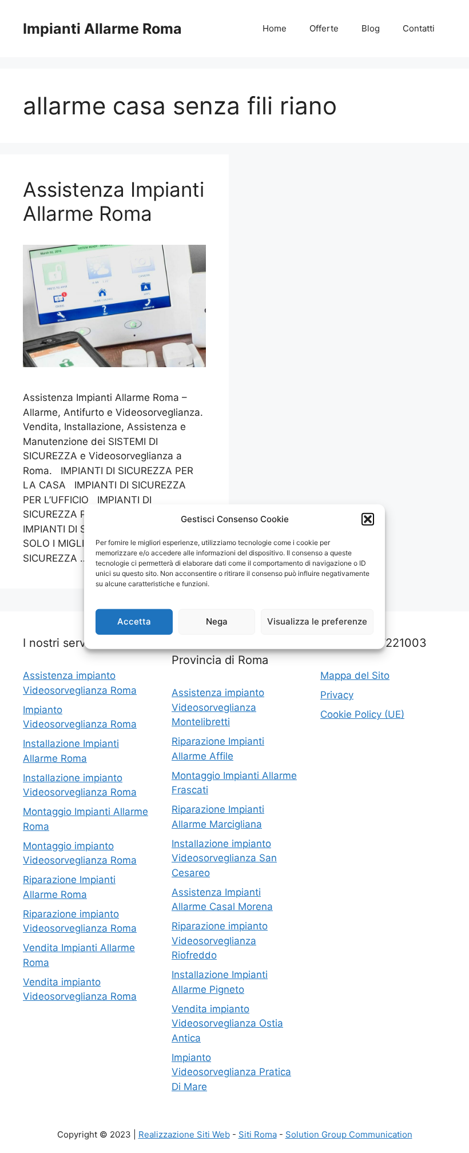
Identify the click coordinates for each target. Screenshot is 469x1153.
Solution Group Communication (348, 1134)
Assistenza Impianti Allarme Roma (113, 201)
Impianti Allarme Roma (102, 28)
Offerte (324, 28)
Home (275, 28)
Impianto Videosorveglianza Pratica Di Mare (231, 1072)
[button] (367, 519)
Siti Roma (258, 1134)
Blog (370, 28)
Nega (217, 621)
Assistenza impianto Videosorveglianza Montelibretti (218, 707)
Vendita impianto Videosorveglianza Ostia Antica (227, 1023)
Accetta (134, 621)
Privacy (336, 695)
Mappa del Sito (354, 675)
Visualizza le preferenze (317, 621)
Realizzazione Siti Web (184, 1134)
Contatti (419, 28)
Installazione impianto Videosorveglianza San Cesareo (224, 858)
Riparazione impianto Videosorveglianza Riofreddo (220, 940)
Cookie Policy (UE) (362, 714)
